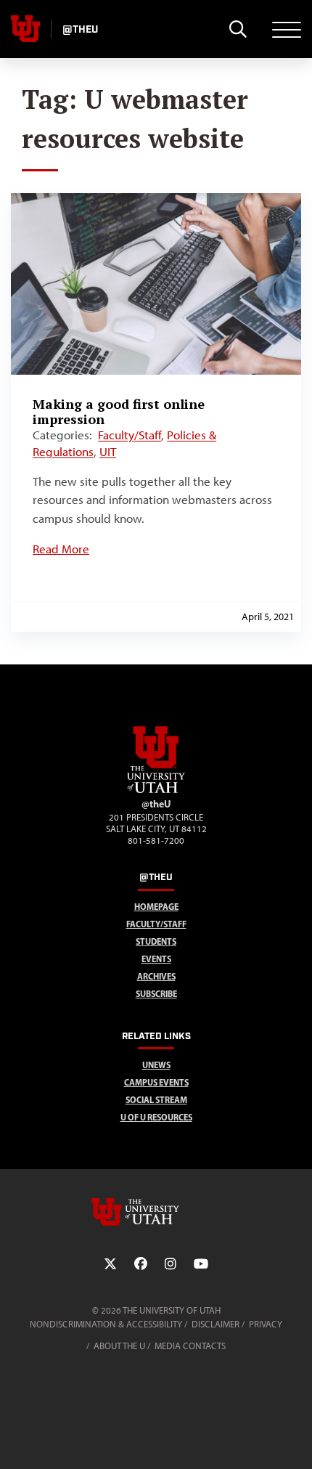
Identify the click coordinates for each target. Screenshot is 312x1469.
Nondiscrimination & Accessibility (106, 1324)
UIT (107, 451)
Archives (156, 976)
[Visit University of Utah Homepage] (25, 29)
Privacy (265, 1324)
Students (156, 941)
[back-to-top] (294, 1440)
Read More (61, 549)
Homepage (156, 906)
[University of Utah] (156, 1212)
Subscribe (156, 993)
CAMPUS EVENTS (156, 1082)
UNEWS (156, 1064)
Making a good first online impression (119, 411)
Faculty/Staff (129, 435)
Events (156, 958)
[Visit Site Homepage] (156, 790)
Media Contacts (190, 1345)
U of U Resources (156, 1117)
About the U (119, 1345)
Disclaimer (215, 1324)
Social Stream (156, 1099)
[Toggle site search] (237, 29)
